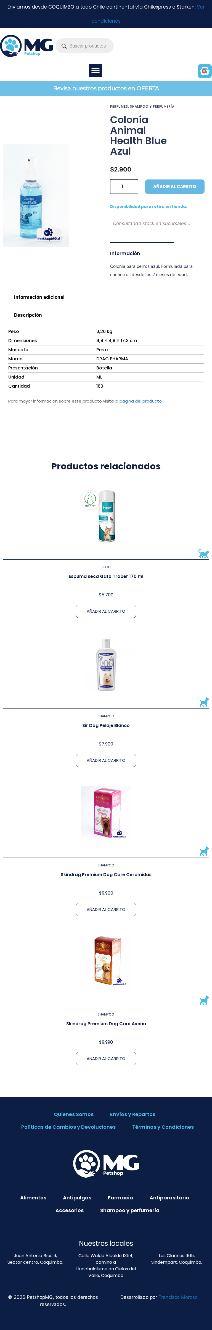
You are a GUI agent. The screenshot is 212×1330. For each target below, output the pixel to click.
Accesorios (69, 1210)
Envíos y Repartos (132, 1114)
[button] (95, 70)
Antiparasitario (169, 1197)
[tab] (106, 297)
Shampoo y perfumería (152, 106)
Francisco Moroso (178, 1297)
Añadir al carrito (174, 186)
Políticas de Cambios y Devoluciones (68, 1126)
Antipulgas (77, 1197)
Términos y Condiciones (163, 1126)
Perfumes (119, 106)
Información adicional (39, 297)
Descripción (28, 315)
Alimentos (33, 1197)
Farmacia (120, 1197)
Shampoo (106, 716)
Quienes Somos (74, 1114)
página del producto (141, 401)
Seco (106, 567)
